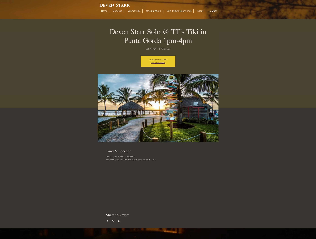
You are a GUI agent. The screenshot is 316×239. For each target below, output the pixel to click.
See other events (158, 63)
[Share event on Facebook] (107, 221)
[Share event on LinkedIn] (119, 221)
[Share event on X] (113, 221)
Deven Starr (114, 5)
